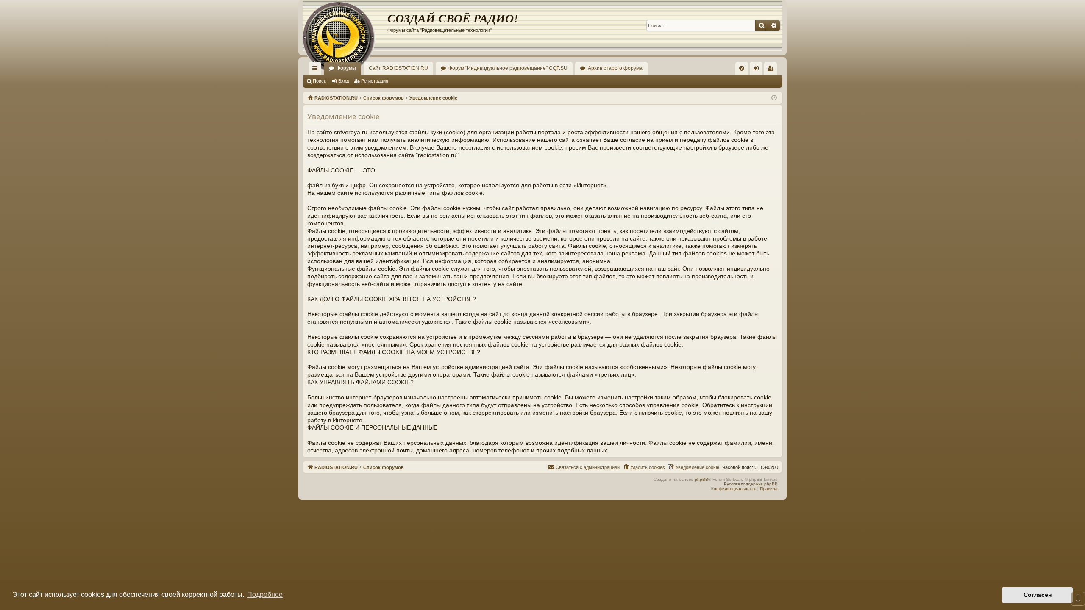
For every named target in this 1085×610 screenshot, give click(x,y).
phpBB (701, 479)
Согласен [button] (1038, 594)
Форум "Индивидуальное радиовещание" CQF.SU (508, 68)
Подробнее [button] (265, 594)
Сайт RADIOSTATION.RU (398, 68)
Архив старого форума (615, 68)
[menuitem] (741, 68)
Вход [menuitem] (758, 70)
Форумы (346, 68)
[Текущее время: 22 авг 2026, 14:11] (774, 98)
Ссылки (316, 70)
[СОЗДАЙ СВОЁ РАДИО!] (345, 25)
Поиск (319, 80)
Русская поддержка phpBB (751, 484)
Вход (343, 80)
